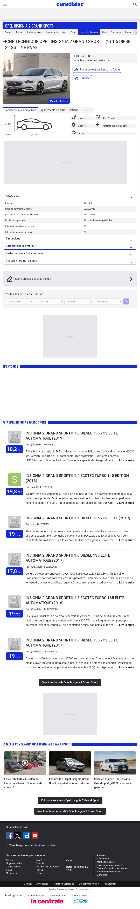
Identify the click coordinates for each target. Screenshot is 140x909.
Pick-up (39, 870)
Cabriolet (40, 863)
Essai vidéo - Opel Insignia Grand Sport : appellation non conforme (69, 781)
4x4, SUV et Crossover (47, 866)
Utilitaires (40, 873)
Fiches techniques (89, 32)
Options (73, 110)
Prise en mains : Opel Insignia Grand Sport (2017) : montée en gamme (113, 783)
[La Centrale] (47, 904)
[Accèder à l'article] (25, 763)
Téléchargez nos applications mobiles (32, 845)
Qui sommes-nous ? (89, 883)
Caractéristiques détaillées (20, 110)
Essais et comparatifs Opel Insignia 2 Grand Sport (36, 744)
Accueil (8, 32)
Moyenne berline (14, 863)
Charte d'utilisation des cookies (112, 868)
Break (9, 870)
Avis (64, 32)
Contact (28, 883)
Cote (104, 32)
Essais (19, 32)
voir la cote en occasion (91, 60)
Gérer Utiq (102, 875)
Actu (73, 32)
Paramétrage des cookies (109, 871)
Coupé (39, 860)
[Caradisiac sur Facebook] (10, 836)
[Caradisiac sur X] (18, 836)
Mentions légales (105, 862)
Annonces (116, 32)
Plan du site (103, 858)
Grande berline (13, 866)
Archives (101, 855)
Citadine (10, 860)
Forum (128, 32)
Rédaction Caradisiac (63, 883)
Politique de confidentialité (110, 865)
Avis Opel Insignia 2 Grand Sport (24, 422)
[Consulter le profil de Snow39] (14, 486)
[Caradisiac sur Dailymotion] (27, 836)
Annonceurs (42, 883)
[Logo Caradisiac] (70, 7)
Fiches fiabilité (34, 32)
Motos (69, 860)
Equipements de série (52, 110)
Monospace (11, 873)
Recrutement (109, 883)
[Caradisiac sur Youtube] (35, 836)
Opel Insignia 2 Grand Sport (29, 26)
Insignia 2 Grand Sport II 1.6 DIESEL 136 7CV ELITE (78, 518)
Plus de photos (59, 101)
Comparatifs (52, 32)
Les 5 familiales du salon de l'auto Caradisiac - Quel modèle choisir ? (23, 783)
